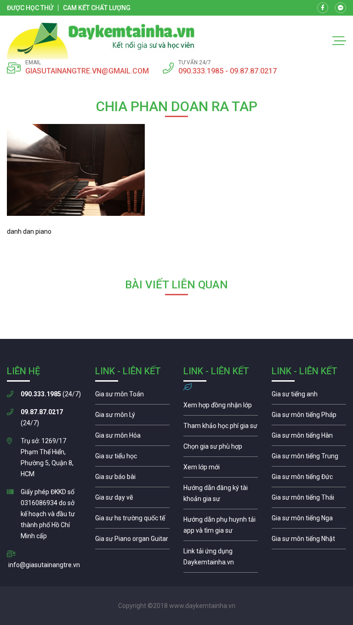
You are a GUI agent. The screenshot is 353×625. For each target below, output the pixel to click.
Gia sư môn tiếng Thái (309, 499)
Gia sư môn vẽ (132, 499)
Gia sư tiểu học (132, 458)
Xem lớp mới (220, 469)
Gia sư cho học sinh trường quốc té (132, 520)
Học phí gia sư (220, 428)
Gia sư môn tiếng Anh (309, 396)
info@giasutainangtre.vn (44, 565)
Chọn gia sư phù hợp (220, 448)
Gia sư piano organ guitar (132, 541)
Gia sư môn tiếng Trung (309, 458)
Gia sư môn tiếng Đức (309, 479)
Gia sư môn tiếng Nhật (309, 541)
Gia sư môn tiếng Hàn (309, 437)
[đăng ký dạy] (101, 41)
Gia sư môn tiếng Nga (220, 559)
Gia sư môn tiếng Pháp (309, 417)
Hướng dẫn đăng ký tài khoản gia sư (220, 495)
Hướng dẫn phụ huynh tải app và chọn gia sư (220, 527)
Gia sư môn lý (132, 417)
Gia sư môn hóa (132, 437)
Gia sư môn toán (132, 396)
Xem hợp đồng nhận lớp (220, 407)
